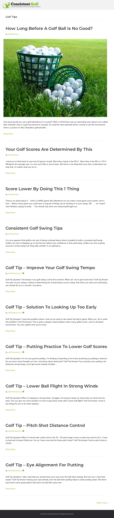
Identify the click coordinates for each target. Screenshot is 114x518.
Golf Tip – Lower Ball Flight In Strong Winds (52, 386)
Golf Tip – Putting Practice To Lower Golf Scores (56, 346)
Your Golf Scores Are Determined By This (49, 149)
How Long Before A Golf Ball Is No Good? (49, 28)
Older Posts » (102, 503)
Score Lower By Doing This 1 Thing (42, 188)
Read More (8, 134)
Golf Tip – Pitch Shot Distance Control (45, 425)
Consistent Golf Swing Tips (34, 228)
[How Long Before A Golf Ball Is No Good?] (55, 78)
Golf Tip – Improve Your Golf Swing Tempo (50, 267)
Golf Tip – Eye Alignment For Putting (44, 464)
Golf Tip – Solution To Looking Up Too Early (51, 307)
